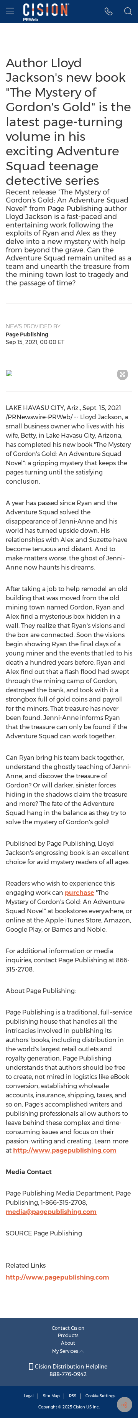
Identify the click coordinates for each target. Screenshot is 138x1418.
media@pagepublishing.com (51, 1211)
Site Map (51, 1395)
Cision (79, 1407)
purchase (79, 892)
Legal (29, 1395)
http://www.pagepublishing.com (65, 1150)
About (68, 1343)
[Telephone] (108, 11)
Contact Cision (68, 1328)
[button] (69, 373)
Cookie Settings (100, 1395)
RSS (72, 1395)
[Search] (128, 11)
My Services (65, 1351)
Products (68, 1335)
